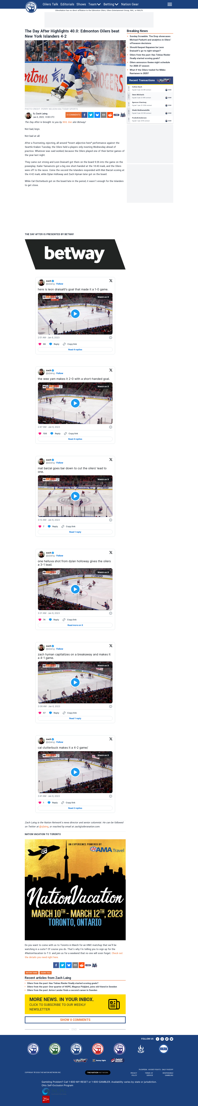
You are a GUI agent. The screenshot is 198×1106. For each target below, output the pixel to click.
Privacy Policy (134, 1074)
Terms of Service (149, 1074)
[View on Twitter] (111, 282)
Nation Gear (130, 4)
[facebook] (84, 115)
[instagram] (162, 1039)
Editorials (67, 4)
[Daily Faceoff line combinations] (116, 115)
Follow (59, 283)
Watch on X (103, 297)
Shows (81, 4)
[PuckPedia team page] (123, 115)
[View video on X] (75, 314)
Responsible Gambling (168, 1074)
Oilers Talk (50, 4)
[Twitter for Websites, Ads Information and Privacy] (110, 337)
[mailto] (104, 115)
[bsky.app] (97, 115)
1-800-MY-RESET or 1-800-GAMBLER (89, 1081)
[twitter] (91, 115)
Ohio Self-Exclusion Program (57, 1085)
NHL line (67, 122)
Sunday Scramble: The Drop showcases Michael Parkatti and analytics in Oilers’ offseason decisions (150, 40)
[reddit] (110, 115)
